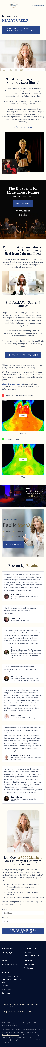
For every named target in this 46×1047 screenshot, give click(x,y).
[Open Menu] (4, 5)
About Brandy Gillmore (10, 964)
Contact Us (6, 993)
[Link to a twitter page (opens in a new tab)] (7, 953)
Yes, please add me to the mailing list (23, 931)
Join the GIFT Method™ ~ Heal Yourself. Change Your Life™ (11, 979)
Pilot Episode (28, 968)
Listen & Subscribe (30, 964)
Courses (5, 986)
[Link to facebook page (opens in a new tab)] (3, 953)
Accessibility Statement (10, 1035)
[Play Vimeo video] (23, 283)
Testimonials (6, 989)
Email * (5, 917)
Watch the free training (12, 384)
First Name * (7, 909)
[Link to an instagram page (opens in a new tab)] (10, 953)
